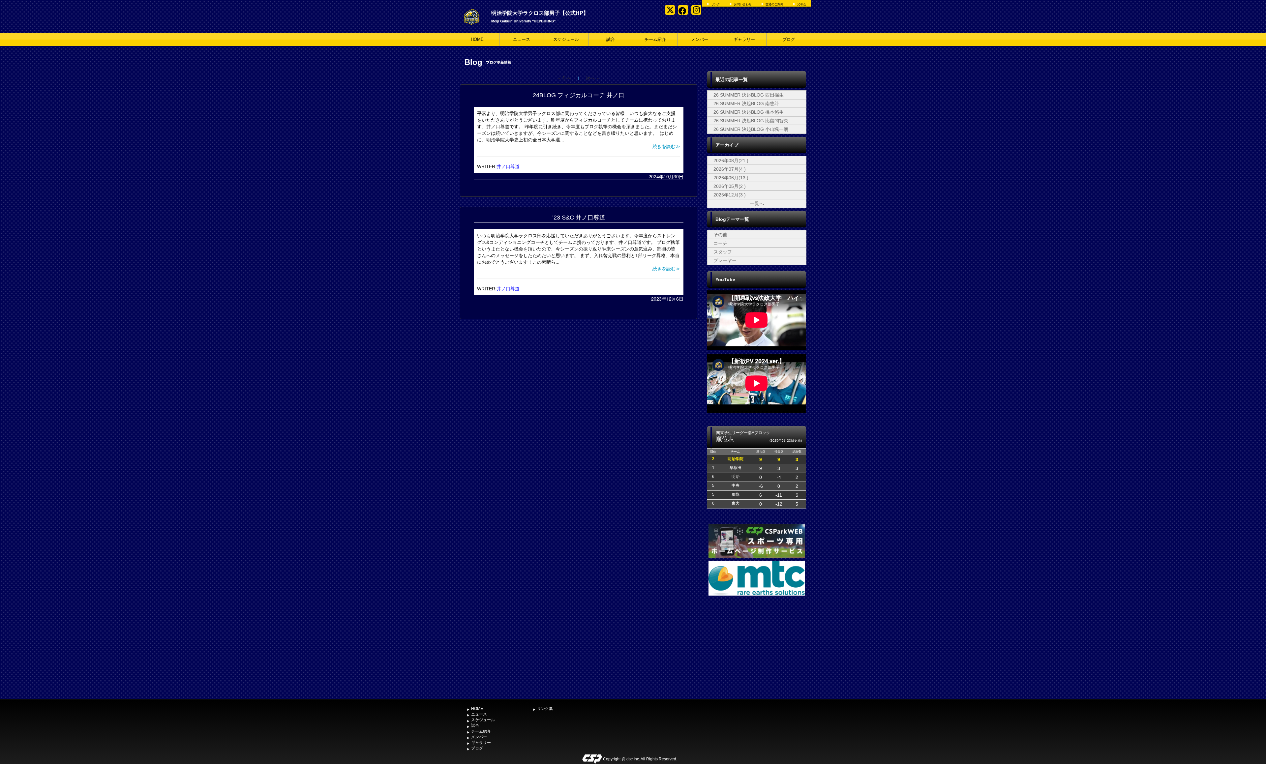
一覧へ (757, 203)
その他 (720, 234)
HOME (477, 39)
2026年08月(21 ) (730, 160)
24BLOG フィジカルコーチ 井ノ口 (578, 95)
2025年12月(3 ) (729, 194)
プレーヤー (725, 260)
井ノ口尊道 (508, 166)
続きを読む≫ (666, 146)
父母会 (801, 4)
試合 (610, 39)
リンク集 (545, 708)
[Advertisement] (756, 646)
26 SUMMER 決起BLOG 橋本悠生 (748, 112)
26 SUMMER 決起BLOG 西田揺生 (748, 95)
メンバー (699, 39)
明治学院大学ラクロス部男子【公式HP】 (539, 12)
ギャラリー (744, 39)
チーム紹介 (655, 39)
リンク (715, 4)
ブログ (788, 39)
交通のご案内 (774, 4)
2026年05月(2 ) (729, 186)
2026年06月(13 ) (730, 177)
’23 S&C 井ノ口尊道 (578, 217)
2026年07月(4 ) (729, 169)
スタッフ (722, 251)
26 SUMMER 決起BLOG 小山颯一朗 (750, 129)
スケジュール (566, 39)
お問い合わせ (743, 4)
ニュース (521, 39)
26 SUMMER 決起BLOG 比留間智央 (750, 120)
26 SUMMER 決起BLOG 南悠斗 (746, 103)
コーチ (720, 243)
